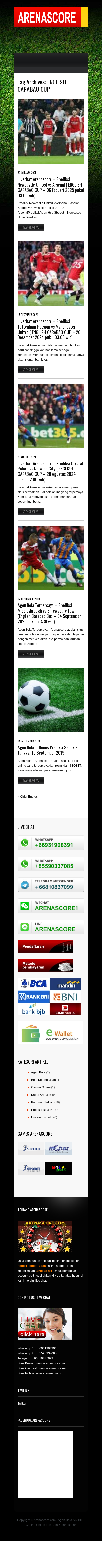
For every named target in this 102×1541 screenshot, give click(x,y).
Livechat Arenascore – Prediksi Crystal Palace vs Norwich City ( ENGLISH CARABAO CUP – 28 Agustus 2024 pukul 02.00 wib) (50, 471)
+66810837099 (42, 1358)
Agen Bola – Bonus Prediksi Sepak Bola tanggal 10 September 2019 (50, 750)
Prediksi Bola (40, 1110)
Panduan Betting (42, 1102)
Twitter (22, 1403)
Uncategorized (41, 1117)
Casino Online (41, 1087)
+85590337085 (46, 1353)
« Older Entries (28, 796)
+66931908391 (46, 1348)
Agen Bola (38, 1072)
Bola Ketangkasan (43, 1080)
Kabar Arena (39, 1095)
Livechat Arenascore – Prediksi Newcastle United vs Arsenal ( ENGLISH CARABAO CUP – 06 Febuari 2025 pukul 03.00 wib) (51, 187)
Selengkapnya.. (31, 227)
